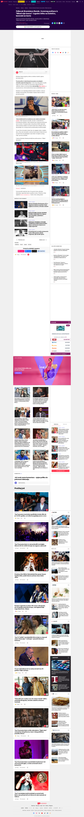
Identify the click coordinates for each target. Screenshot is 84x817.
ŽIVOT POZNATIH (24, 194)
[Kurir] (22, 808)
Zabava (22, 7)
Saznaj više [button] (18, 372)
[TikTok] (63, 52)
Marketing (24, 810)
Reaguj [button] (54, 115)
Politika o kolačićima (47, 810)
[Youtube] (60, 52)
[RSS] (68, 52)
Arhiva (53, 810)
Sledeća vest (42, 239)
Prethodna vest (21, 239)
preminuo (17, 244)
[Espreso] (26, 808)
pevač (21, 244)
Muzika (26, 7)
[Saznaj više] (68, 512)
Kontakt (32, 810)
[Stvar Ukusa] (61, 808)
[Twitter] (58, 52)
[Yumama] (55, 808)
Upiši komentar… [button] (21, 482)
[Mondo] (4, 1)
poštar (17, 120)
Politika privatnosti (58, 810)
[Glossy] (37, 808)
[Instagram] (55, 52)
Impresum (28, 810)
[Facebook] (53, 52)
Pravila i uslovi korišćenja (38, 810)
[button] (47, 23)
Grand (17, 188)
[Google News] (65, 52)
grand (25, 244)
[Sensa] (50, 808)
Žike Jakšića (42, 86)
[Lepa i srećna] (41, 808)
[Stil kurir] (33, 808)
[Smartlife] (46, 808)
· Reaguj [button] (17, 254)
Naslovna (17, 7)
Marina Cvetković (22, 22)
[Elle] (30, 808)
